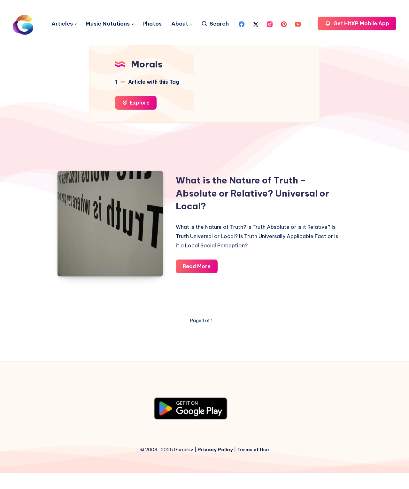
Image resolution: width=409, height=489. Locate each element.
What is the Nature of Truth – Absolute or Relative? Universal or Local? (252, 193)
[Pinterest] (284, 23)
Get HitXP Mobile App (360, 23)
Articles (62, 23)
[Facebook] (241, 23)
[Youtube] (298, 23)
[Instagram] (269, 23)
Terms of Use (253, 449)
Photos (152, 23)
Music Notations (108, 23)
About (179, 23)
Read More (200, 268)
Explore (139, 102)
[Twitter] (255, 23)
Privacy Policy (215, 449)
